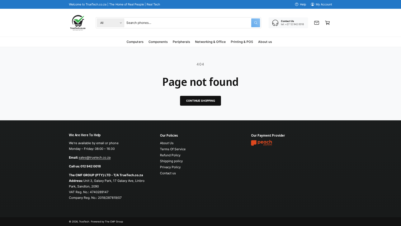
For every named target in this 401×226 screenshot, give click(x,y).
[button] (327, 22)
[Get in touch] (316, 22)
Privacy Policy (170, 167)
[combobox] (193, 22)
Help (303, 4)
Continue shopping (200, 100)
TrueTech (84, 221)
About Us (167, 143)
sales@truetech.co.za (94, 157)
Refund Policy (170, 155)
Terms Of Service (173, 149)
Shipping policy (171, 161)
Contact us (168, 173)
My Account (324, 4)
